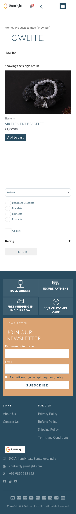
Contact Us (11, 422)
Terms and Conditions (53, 437)
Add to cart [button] (15, 137)
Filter (21, 251)
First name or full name (19, 346)
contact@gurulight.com (25, 466)
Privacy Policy (48, 414)
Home (9, 27)
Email (8, 362)
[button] (63, 6)
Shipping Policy (48, 429)
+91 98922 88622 (21, 473)
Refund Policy (47, 422)
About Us (9, 414)
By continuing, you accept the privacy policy (36, 377)
